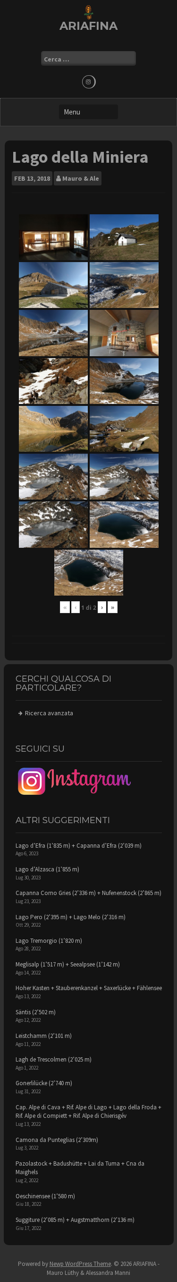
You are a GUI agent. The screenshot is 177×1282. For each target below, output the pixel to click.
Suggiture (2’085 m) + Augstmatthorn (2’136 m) (75, 1220)
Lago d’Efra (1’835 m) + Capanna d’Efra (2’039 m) (79, 846)
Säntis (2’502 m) (36, 1012)
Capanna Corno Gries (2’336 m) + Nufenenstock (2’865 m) (88, 893)
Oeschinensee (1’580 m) (45, 1196)
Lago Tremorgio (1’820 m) (49, 941)
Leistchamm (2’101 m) (44, 1036)
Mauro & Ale (80, 178)
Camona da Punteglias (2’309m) (57, 1140)
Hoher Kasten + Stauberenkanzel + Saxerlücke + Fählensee (89, 988)
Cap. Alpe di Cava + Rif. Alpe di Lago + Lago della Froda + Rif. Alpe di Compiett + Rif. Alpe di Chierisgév (88, 1111)
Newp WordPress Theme (80, 1264)
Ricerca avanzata (49, 713)
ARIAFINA (88, 26)
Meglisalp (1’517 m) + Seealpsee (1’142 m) (68, 964)
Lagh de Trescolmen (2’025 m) (54, 1059)
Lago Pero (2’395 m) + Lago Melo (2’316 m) (71, 917)
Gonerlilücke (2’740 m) (44, 1083)
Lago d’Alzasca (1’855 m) (47, 869)
